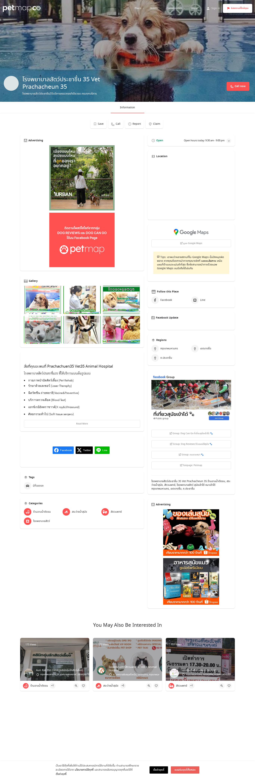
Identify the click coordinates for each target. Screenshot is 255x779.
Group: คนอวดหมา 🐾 (192, 455)
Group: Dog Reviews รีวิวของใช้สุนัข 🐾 (192, 444)
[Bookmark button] (83, 686)
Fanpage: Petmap (192, 465)
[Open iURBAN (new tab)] (82, 177)
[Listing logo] (11, 83)
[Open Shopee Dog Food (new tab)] (191, 581)
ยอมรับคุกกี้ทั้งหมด (185, 770)
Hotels (154, 8)
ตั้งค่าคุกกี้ (61, 774)
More (194, 8)
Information (127, 107)
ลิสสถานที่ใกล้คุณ (239, 8)
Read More (82, 424)
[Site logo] (22, 8)
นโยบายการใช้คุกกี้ (84, 770)
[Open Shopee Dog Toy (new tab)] (191, 532)
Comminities (174, 8)
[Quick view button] (76, 686)
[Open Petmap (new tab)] (82, 240)
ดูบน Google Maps (192, 243)
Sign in (215, 8)
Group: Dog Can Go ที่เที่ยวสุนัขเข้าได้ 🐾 (192, 433)
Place (138, 8)
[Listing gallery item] (42, 300)
